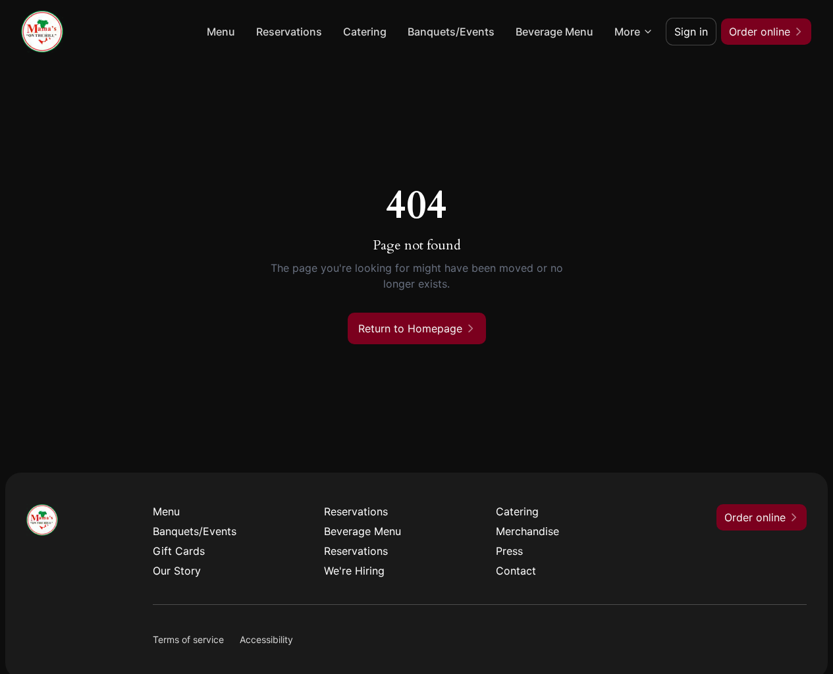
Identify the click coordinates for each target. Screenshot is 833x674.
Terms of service (188, 639)
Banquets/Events (451, 31)
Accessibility (266, 639)
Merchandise (527, 531)
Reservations (289, 31)
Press (509, 550)
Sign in (691, 31)
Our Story (177, 570)
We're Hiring (354, 570)
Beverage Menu (554, 31)
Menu (221, 31)
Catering (365, 31)
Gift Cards (179, 550)
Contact (516, 570)
